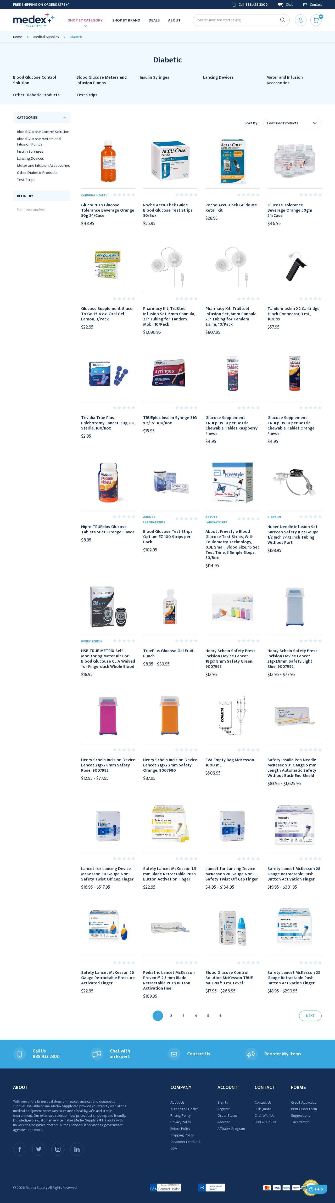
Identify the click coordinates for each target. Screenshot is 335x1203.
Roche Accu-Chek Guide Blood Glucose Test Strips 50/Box (168, 210)
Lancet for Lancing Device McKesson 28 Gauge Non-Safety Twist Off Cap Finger (231, 874)
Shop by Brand (126, 20)
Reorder (223, 1122)
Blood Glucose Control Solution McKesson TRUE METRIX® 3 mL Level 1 (229, 978)
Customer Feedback (185, 1142)
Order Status (227, 1116)
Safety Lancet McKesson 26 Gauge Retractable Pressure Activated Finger (108, 978)
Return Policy (180, 1129)
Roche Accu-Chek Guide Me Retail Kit (231, 208)
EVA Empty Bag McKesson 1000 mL (229, 763)
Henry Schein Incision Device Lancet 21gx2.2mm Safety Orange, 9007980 (170, 765)
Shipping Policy (182, 1135)
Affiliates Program (231, 1129)
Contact (316, 4)
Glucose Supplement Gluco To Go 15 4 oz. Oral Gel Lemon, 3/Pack (107, 314)
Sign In (222, 1102)
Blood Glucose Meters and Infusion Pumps (39, 142)
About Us (177, 1102)
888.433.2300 (265, 1122)
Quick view (108, 161)
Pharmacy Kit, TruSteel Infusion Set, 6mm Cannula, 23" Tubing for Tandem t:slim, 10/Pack (231, 316)
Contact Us (263, 1102)
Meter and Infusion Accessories (43, 165)
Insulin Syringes (30, 151)
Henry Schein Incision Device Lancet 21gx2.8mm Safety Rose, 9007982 (108, 765)
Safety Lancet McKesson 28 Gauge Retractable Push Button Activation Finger (293, 874)
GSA (173, 1148)
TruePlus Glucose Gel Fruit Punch (168, 653)
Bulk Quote (263, 1109)
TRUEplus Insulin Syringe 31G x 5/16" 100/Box (170, 420)
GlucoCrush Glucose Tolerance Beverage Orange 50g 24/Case (107, 210)
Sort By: (251, 123)
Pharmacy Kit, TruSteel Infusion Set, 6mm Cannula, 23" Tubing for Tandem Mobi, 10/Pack (169, 316)
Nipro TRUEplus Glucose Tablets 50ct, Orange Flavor (107, 529)
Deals (154, 20)
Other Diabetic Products (37, 172)
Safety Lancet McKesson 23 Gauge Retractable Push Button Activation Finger (293, 978)
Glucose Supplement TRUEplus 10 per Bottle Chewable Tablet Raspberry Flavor (231, 425)
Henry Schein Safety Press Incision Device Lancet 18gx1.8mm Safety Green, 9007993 (230, 658)
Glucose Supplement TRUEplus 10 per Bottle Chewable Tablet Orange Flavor (291, 425)
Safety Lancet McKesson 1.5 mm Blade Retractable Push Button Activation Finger (169, 874)
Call (253, 4)
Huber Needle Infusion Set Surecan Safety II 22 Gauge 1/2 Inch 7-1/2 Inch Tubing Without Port (293, 534)
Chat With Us (264, 1116)
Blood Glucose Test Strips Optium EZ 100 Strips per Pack (168, 537)
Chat (289, 4)
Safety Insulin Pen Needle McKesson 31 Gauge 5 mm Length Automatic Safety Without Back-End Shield (291, 768)
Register (223, 1109)
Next (310, 1016)
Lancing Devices (30, 158)
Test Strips (26, 179)
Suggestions (300, 1116)
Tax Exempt (300, 1122)
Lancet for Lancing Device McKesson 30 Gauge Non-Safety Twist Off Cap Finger (107, 874)
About (174, 20)
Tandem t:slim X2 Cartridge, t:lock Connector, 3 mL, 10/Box (293, 314)
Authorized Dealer (184, 1109)
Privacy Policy (180, 1122)
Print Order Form (304, 1109)
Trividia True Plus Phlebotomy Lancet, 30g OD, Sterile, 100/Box (108, 423)
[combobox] (239, 20)
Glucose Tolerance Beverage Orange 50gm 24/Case (289, 210)
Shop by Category (85, 20)
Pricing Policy (180, 1116)
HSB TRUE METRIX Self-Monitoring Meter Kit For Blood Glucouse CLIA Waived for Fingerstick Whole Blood (108, 658)
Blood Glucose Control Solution (43, 131)
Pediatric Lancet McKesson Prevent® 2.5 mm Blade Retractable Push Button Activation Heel (169, 980)
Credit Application (305, 1102)
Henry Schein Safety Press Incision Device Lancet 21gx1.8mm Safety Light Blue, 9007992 (292, 658)
